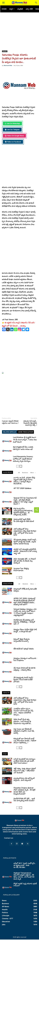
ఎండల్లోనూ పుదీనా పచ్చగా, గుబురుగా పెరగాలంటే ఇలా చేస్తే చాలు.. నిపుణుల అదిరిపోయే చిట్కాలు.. (23, 711)
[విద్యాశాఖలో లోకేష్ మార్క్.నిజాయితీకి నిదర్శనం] (7, 591)
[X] (8, 329)
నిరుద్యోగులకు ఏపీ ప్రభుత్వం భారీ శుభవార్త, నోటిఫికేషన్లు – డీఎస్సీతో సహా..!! (24, 622)
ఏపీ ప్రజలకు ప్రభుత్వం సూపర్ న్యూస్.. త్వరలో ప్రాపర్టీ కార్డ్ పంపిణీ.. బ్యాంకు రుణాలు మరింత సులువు (25, 541)
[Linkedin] (12, 329)
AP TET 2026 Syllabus (22, 488)
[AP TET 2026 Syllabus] (7, 490)
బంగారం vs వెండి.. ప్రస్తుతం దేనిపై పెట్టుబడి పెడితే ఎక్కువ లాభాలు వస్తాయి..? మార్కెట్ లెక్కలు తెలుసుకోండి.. (24, 480)
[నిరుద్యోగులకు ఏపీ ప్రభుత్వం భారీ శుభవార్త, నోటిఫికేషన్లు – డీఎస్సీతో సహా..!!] (7, 622)
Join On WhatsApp (13, 123)
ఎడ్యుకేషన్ (20, 9)
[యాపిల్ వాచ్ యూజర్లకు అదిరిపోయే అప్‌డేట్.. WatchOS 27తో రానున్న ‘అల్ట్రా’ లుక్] (7, 551)
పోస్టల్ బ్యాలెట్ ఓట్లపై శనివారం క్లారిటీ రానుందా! (25, 884)
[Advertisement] (19, 30)
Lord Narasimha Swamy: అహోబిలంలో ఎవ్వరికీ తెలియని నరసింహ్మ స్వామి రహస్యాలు (23, 459)
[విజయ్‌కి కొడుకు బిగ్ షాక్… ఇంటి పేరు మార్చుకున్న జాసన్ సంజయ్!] (7, 800)
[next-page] (21, 466)
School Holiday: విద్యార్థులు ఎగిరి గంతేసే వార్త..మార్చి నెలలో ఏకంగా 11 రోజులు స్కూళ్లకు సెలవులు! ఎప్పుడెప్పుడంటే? (25, 612)
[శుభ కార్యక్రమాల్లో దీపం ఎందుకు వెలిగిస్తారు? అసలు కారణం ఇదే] (7, 449)
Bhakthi (5, 51)
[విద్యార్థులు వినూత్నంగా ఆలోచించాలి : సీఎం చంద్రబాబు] (7, 660)
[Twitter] (28, 844)
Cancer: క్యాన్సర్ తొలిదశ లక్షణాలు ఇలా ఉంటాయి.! (10, 422)
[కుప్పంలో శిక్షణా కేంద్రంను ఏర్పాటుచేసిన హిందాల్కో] (7, 641)
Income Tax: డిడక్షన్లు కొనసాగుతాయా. (21, 569)
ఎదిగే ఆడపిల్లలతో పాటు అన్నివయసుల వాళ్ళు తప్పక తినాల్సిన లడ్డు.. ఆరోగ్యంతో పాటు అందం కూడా (25, 532)
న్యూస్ (11, 9)
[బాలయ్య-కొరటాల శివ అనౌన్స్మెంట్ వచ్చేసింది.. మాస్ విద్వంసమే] (7, 780)
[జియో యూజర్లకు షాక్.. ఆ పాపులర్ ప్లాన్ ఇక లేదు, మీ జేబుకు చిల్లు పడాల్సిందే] (7, 561)
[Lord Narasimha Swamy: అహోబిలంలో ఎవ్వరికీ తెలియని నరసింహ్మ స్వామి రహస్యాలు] (7, 458)
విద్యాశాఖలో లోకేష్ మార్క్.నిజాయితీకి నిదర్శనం (25, 590)
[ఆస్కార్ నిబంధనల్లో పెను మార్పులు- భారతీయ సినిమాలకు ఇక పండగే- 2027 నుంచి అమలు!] (7, 761)
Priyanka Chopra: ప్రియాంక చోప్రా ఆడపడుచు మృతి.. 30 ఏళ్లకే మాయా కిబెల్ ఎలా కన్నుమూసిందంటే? (24, 791)
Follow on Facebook (14, 141)
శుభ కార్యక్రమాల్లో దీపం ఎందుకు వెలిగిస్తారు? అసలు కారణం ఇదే (23, 448)
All (19, 472)
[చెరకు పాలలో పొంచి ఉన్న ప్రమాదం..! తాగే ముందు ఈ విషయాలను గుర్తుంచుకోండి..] (7, 721)
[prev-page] (17, 466)
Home (4, 9)
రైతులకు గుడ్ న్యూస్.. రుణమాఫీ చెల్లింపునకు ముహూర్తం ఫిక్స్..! (30, 423)
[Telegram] (23, 329)
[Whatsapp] (15, 329)
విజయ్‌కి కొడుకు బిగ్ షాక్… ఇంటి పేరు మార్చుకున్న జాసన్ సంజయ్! (24, 799)
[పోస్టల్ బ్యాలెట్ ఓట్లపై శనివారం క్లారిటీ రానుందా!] (7, 885)
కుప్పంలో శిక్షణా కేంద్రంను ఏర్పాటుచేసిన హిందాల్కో (22, 640)
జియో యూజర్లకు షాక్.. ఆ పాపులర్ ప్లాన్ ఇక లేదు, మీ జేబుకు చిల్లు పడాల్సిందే (25, 561)
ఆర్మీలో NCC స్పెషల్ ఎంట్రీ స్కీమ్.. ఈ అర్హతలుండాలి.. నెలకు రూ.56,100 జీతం (25, 865)
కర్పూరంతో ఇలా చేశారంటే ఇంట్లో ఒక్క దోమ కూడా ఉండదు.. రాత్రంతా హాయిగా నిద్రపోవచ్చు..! (25, 740)
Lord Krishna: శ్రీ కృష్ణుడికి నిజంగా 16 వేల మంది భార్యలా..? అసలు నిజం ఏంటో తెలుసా (25, 439)
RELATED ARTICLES (9, 432)
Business (25, 472)
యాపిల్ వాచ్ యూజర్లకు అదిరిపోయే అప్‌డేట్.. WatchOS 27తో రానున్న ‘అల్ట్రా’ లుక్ (25, 551)
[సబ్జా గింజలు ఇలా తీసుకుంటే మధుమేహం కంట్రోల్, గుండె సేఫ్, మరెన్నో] (7, 731)
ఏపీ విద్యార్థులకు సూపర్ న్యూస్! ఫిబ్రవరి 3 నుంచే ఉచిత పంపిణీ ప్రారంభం (23, 679)
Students (25, 584)
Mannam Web (8, 65)
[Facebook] (4, 329)
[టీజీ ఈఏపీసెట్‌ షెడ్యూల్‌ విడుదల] (7, 651)
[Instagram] (19, 329)
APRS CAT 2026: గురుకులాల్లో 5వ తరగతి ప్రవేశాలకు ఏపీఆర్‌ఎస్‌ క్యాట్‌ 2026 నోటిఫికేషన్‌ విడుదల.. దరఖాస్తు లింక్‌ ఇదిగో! (24, 601)
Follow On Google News (15, 135)
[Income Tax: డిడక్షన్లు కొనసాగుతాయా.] (7, 570)
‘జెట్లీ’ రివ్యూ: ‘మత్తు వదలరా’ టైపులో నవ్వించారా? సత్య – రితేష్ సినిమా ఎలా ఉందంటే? (25, 770)
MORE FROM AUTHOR (25, 432)
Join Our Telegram (13, 129)
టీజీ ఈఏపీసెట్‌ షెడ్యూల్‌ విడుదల (24, 648)
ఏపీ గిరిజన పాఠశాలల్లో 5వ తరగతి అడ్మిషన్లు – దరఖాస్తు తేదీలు (24, 669)
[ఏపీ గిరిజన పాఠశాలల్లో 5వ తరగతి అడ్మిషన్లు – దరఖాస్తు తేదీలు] (7, 670)
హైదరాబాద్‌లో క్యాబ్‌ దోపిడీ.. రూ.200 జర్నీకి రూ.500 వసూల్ (24, 520)
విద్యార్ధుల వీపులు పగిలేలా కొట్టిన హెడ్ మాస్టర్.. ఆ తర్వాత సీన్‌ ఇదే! (25, 630)
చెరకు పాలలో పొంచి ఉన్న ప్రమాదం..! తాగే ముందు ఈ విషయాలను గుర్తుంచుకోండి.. (23, 721)
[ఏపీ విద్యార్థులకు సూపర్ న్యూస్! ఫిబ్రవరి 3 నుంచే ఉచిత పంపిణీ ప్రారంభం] (7, 679)
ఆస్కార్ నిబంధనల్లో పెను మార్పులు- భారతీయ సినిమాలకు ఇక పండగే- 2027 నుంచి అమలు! (25, 761)
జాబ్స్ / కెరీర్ (29, 9)
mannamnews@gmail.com (24, 838)
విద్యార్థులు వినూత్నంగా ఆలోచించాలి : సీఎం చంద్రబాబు (25, 659)
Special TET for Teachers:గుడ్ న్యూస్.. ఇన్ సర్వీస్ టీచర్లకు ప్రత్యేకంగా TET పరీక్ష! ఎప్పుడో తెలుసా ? (25, 501)
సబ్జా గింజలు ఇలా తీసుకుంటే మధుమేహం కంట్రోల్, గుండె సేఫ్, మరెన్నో (24, 731)
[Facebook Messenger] (27, 329)
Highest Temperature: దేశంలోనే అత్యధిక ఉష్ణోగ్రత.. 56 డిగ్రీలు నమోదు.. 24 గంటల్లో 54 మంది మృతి (24, 876)
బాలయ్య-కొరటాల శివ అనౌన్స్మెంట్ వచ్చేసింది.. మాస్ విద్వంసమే (24, 779)
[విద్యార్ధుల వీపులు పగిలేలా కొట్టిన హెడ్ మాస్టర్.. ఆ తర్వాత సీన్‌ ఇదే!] (7, 631)
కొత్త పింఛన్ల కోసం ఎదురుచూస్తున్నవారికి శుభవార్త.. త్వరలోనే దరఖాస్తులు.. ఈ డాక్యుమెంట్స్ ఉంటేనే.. (24, 511)
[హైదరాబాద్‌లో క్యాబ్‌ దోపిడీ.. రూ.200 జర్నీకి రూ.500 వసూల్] (7, 521)
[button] (3, 2)
